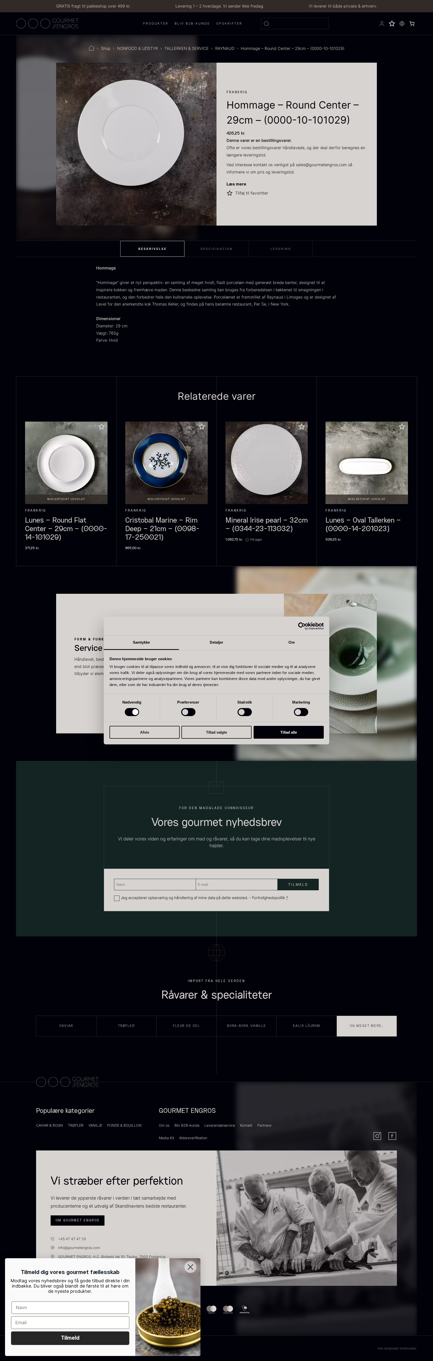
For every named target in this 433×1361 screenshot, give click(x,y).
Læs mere (236, 183)
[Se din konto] (382, 23)
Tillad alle (288, 732)
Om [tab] (291, 642)
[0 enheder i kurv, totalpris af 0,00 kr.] (412, 23)
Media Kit (166, 1138)
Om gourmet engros (78, 1220)
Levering (280, 249)
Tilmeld (70, 1338)
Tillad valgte (216, 732)
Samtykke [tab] (141, 642)
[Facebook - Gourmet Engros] (392, 1136)
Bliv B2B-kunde (186, 1125)
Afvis (144, 732)
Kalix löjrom (306, 1025)
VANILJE (95, 1125)
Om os (164, 1125)
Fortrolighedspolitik (268, 897)
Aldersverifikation (193, 1138)
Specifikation (216, 249)
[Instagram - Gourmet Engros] (377, 1136)
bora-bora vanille (246, 1025)
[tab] (152, 249)
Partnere (264, 1125)
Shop (106, 48)
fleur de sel (186, 1025)
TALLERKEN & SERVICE (186, 48)
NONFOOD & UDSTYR (137, 48)
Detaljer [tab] (217, 642)
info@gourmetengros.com (79, 1247)
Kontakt (246, 1125)
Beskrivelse (152, 249)
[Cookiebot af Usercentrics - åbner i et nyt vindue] (302, 626)
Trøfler (126, 1025)
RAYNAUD (224, 48)
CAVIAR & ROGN (49, 1125)
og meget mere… (367, 1025)
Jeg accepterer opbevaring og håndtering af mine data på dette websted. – (204, 897)
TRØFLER (75, 1125)
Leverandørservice (219, 1125)
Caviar (66, 1025)
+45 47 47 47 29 (72, 1239)
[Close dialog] (190, 1267)
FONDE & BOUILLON (124, 1125)
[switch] (188, 712)
